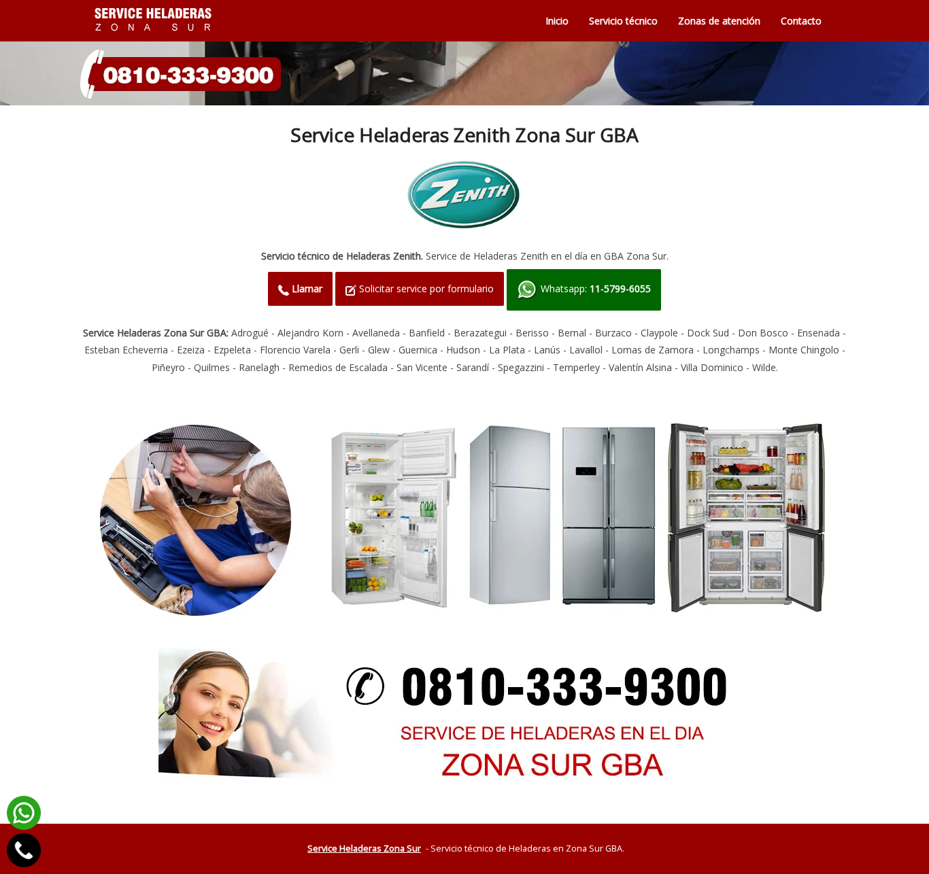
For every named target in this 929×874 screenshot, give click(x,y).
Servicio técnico (623, 20)
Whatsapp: (594, 288)
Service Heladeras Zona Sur (364, 848)
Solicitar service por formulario (425, 288)
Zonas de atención (719, 20)
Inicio (557, 20)
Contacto (801, 20)
